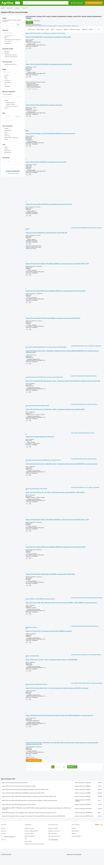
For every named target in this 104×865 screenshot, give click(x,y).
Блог (26, 838)
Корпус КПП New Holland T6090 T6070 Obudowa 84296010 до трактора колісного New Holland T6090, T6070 (57, 263)
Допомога (3, 831)
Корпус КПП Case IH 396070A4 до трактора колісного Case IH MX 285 (46, 232)
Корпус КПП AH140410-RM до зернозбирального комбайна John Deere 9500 (48, 37)
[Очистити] (22, 23)
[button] (27, 48)
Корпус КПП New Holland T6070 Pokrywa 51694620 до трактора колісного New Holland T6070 (53, 318)
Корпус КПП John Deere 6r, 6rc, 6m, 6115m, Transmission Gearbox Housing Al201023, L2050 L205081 (55, 492)
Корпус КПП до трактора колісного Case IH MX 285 (14, 782)
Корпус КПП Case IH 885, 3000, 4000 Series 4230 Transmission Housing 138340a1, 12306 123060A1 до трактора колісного (61, 602)
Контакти (3, 833)
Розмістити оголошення (34, 760)
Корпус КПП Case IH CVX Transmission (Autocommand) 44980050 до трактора (49, 631)
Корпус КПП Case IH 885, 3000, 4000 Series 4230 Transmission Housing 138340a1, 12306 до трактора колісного (29, 800)
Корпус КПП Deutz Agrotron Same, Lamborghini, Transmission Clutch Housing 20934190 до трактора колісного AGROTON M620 (33, 816)
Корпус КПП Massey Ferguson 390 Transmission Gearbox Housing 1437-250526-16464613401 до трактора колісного (59, 715)
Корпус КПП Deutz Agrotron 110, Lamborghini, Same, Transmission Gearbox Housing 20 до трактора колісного (29, 812)
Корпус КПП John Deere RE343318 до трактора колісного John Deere (46, 162)
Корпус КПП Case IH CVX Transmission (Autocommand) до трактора (19, 786)
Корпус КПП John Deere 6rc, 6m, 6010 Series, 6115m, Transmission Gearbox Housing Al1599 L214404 (55, 409)
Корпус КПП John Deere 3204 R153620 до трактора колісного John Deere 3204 (49, 64)
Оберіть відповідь (32, 89)
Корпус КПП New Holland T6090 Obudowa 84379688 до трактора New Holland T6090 (50, 574)
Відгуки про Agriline (29, 836)
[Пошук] (24, 3)
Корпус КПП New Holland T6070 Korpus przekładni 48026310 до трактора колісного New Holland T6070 (55, 291)
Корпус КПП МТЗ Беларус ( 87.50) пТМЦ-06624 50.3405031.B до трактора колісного (50, 133)
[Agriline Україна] (7, 2)
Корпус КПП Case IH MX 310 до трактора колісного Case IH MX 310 (19, 804)
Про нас (3, 828)
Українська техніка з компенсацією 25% (34, 844)
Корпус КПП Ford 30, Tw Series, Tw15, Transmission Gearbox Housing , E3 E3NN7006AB (51, 659)
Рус (5, 839)
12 (64, 767)
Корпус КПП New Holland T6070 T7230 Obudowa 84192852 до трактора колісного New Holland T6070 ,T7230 (57, 519)
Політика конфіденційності (31, 831)
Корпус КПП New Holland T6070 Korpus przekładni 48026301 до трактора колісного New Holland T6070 (55, 547)
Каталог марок (28, 841)
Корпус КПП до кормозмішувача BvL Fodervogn (40, 436)
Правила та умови (29, 828)
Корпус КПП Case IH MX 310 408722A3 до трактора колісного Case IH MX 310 (49, 204)
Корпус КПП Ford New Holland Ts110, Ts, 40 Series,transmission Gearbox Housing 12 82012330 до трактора (57, 688)
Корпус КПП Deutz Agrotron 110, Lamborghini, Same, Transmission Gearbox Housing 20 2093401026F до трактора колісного (62, 464)
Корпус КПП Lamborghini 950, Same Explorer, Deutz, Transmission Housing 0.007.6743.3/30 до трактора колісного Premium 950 (63, 381)
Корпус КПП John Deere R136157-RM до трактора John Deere (44, 105)
